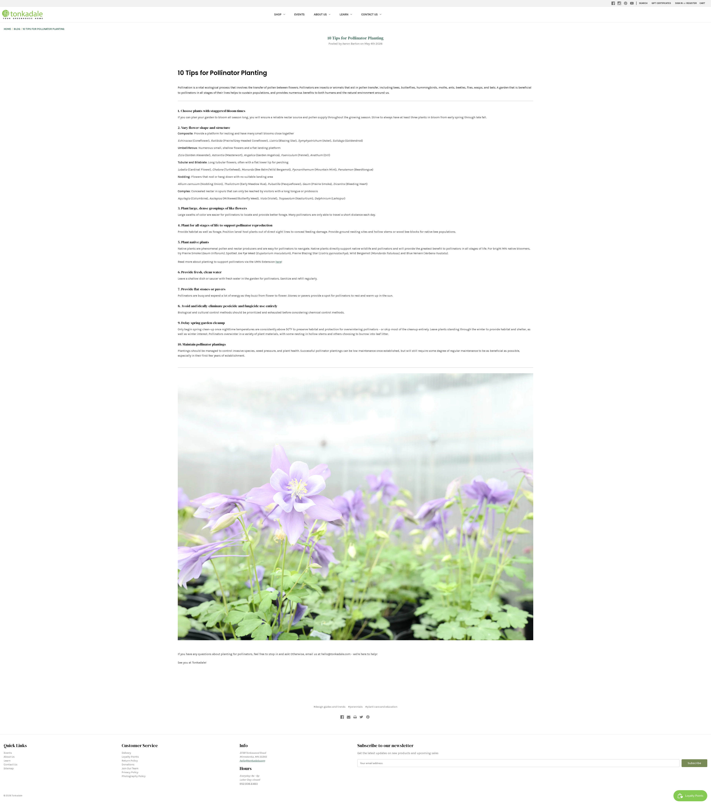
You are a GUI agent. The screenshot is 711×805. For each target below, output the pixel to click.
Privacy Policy (130, 772)
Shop (277, 14)
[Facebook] (613, 3)
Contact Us (369, 14)
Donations (128, 764)
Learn (344, 14)
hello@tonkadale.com (252, 760)
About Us (320, 14)
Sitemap (9, 768)
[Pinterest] (625, 3)
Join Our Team (130, 768)
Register (691, 3)
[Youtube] (632, 3)
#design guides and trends (330, 706)
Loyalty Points (130, 756)
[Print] (355, 717)
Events (299, 14)
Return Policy (130, 760)
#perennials (355, 706)
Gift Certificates (661, 3)
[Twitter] (361, 717)
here (278, 261)
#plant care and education (381, 706)
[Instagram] (619, 3)
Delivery (126, 752)
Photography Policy (134, 776)
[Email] (349, 717)
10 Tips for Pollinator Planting (356, 38)
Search (643, 3)
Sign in (679, 3)
